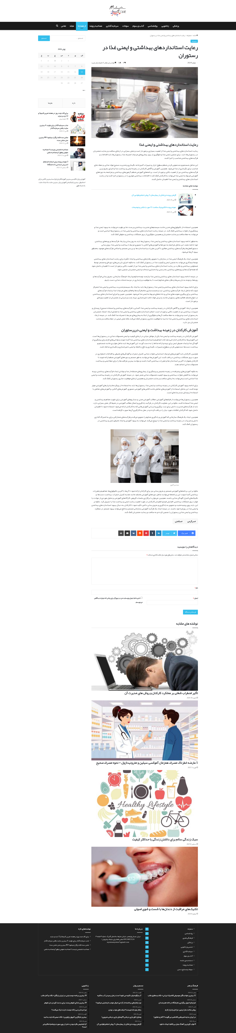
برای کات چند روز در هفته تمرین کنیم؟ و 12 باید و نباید (53, 114)
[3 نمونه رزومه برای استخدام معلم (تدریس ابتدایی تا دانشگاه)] (77, 165)
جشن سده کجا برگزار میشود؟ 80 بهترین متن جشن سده (53, 138)
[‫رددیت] (140, 533)
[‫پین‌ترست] (146, 533)
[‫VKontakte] (133, 533)
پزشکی (176, 26)
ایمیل (195, 598)
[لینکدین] (158, 533)
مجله (72, 26)
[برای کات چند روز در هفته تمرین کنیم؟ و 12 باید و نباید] (77, 117)
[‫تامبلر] (152, 533)
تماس (63, 26)
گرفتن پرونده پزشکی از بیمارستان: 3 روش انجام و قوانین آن (154, 195)
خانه (194, 35)
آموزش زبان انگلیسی (78, 179)
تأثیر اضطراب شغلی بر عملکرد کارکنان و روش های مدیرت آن (161, 693)
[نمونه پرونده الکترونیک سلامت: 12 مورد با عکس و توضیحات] (185, 210)
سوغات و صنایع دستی (185, 969)
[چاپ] (121, 533)
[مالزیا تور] (118, 10)
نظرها (50, 103)
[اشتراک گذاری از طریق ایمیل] (127, 533)
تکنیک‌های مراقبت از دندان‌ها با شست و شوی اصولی (166, 909)
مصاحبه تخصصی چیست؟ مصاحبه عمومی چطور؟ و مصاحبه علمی (55, 151)
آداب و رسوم (138, 26)
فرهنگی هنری (188, 937)
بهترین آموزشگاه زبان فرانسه (61, 179)
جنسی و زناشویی (187, 946)
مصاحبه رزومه (96, 26)
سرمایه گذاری (112, 26)
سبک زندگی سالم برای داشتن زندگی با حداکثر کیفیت (165, 839)
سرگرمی (191, 521)
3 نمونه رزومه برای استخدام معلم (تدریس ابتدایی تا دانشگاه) (55, 163)
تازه (73, 103)
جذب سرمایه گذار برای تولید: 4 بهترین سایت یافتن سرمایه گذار (54, 126)
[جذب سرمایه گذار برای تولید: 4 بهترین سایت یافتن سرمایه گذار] (77, 129)
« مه (84, 90)
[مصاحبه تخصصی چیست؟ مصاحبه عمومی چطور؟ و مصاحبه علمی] (77, 153)
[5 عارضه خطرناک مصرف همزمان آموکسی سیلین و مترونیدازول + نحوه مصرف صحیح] (144, 730)
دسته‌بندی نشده (186, 960)
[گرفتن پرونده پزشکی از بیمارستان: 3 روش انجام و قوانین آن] (185, 198)
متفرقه (189, 35)
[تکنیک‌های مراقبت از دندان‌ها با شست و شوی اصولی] (144, 877)
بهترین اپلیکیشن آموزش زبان (68, 182)
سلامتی (178, 521)
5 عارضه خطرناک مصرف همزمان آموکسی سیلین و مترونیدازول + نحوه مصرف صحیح (147, 762)
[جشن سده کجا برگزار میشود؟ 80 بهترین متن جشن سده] (77, 141)
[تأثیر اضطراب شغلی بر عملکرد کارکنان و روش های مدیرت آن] (144, 661)
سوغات (125, 26)
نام (196, 588)
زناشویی (165, 26)
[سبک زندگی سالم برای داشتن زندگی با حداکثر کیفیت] (144, 803)
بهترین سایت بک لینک (50, 182)
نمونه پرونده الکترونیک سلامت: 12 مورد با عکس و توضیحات (154, 207)
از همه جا (82, 26)
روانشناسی (153, 26)
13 (82, 72)
